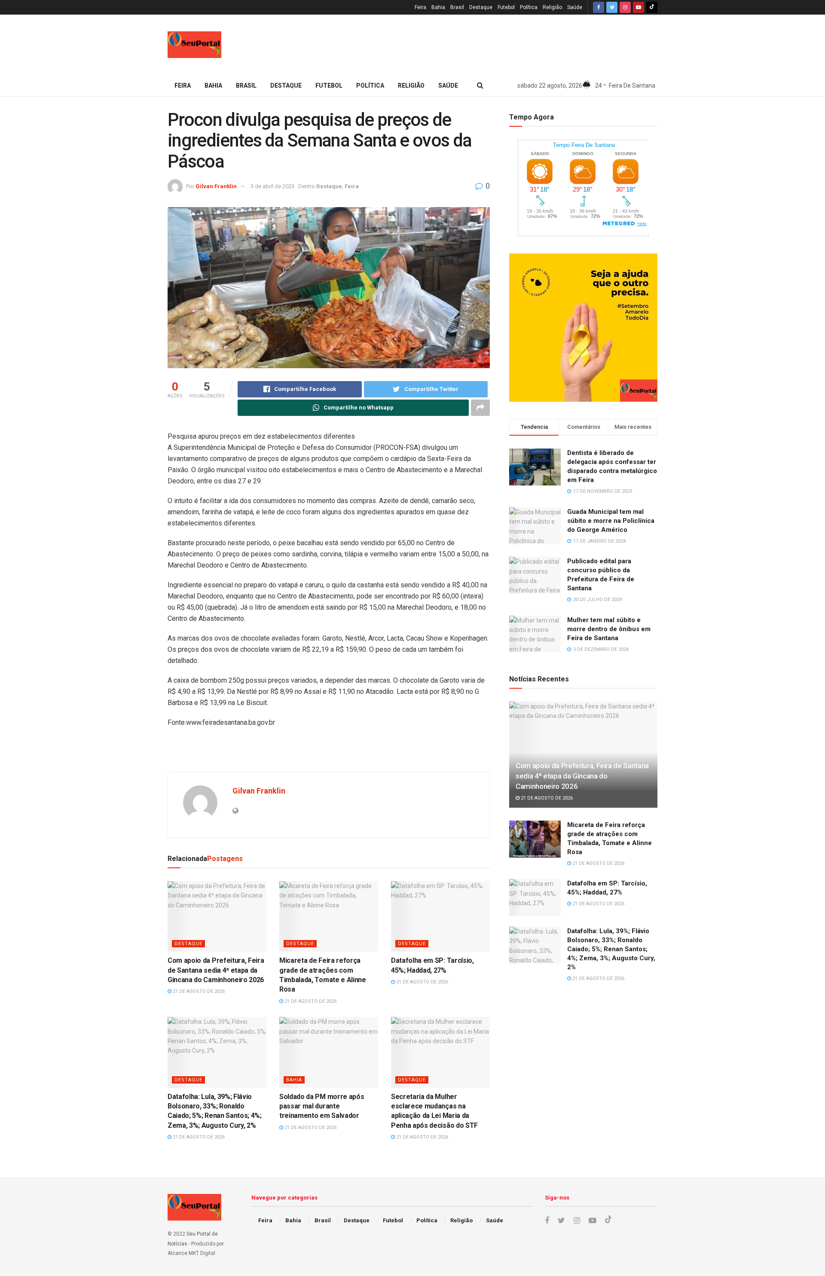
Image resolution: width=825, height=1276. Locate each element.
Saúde (574, 7)
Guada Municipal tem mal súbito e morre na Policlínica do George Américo (610, 521)
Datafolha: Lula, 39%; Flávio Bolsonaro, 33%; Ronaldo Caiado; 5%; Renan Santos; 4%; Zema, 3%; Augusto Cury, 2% (611, 949)
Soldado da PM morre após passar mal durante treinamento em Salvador (321, 1106)
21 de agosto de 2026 (198, 991)
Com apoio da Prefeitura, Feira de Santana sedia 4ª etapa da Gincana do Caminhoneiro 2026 (216, 970)
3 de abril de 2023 (272, 186)
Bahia (438, 7)
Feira (420, 7)
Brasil (457, 7)
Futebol (506, 7)
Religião (552, 7)
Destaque (480, 7)
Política (529, 7)
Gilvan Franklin (216, 186)
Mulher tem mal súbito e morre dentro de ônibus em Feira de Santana (609, 629)
